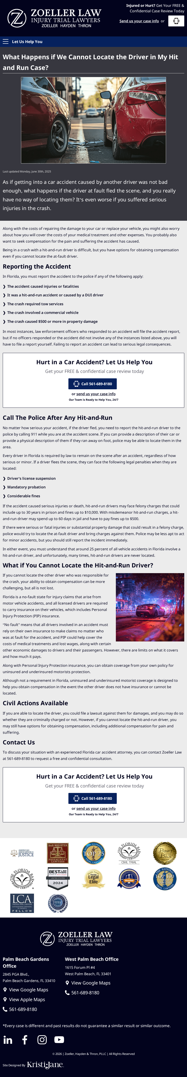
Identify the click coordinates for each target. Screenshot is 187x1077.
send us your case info (96, 393)
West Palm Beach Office (92, 959)
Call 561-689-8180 (96, 383)
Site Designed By (14, 1065)
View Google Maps (28, 990)
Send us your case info (139, 20)
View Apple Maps (27, 999)
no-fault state (33, 596)
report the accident (54, 276)
